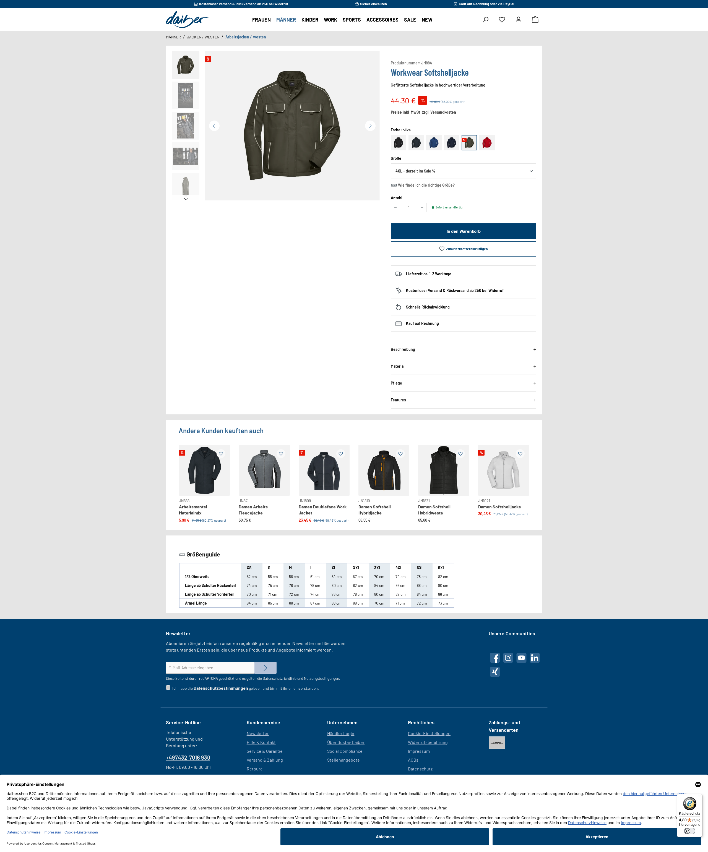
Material (397, 366)
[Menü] (699, 797)
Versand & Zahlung (265, 759)
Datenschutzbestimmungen (221, 688)
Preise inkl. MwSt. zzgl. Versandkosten (423, 112)
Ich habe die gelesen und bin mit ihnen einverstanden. (245, 688)
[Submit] (265, 668)
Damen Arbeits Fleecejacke (253, 509)
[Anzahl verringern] (395, 207)
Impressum (419, 751)
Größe (396, 158)
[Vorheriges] (214, 126)
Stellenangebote (343, 759)
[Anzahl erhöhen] (422, 207)
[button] (185, 65)
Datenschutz (420, 768)
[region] (275, 127)
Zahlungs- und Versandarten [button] (504, 726)
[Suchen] (485, 20)
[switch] (689, 831)
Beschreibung (403, 349)
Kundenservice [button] (263, 722)
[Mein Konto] (518, 20)
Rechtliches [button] (421, 722)
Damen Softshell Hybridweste (434, 509)
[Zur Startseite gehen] (187, 19)
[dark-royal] (434, 142)
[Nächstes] (370, 126)
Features (398, 400)
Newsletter (258, 733)
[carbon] (416, 142)
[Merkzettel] (502, 20)
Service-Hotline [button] (183, 722)
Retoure (255, 768)
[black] (398, 142)
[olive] (469, 142)
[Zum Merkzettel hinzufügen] (221, 453)
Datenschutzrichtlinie (279, 678)
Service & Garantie (265, 751)
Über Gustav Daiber (346, 742)
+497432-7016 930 (188, 757)
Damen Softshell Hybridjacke (374, 509)
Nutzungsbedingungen (321, 678)
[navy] (451, 142)
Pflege (396, 383)
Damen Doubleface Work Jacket (323, 509)
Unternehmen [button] (342, 722)
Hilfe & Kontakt (261, 742)
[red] (487, 142)
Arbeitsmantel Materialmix (193, 509)
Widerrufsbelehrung (428, 742)
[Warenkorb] (535, 20)
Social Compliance (345, 751)
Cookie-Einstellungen (429, 733)
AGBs (413, 759)
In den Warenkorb (464, 231)
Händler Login (340, 733)
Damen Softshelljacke (499, 506)
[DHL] (497, 742)
